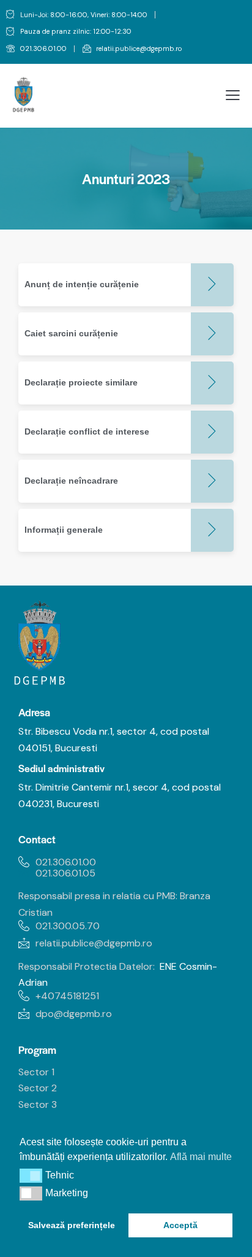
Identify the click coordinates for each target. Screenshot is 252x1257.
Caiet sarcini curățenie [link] (71, 333)
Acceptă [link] (180, 1225)
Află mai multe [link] (201, 1156)
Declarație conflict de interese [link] (86, 431)
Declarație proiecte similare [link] (81, 382)
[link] (36, 49)
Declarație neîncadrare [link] (71, 480)
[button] (31, 1175)
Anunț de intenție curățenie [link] (81, 284)
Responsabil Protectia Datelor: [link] (86, 966)
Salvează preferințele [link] (71, 1225)
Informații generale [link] (63, 530)
